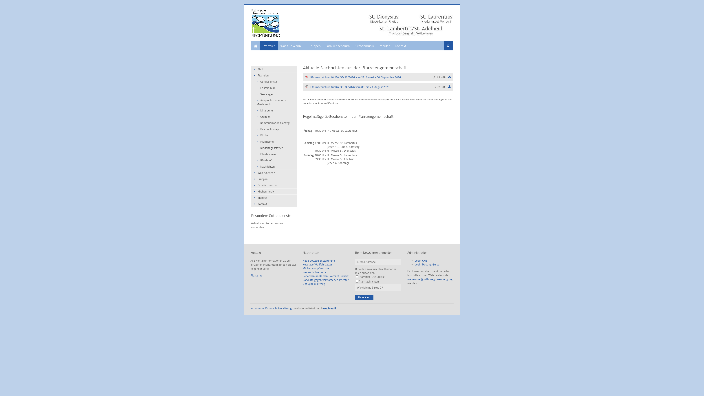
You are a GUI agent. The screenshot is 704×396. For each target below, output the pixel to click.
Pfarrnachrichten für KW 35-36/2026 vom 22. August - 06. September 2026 (377, 77)
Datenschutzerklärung (278, 308)
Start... (255, 43)
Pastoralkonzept (270, 129)
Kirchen (265, 135)
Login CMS (421, 261)
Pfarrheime (267, 142)
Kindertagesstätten (271, 148)
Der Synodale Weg (314, 284)
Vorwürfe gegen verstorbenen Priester (326, 280)
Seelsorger (266, 94)
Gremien (265, 117)
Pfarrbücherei (268, 154)
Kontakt (400, 45)
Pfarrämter (256, 275)
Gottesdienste (268, 82)
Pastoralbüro (268, 88)
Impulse (384, 45)
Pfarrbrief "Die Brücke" (372, 277)
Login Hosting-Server (427, 264)
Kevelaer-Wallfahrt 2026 (317, 264)
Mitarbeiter (267, 110)
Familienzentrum (337, 45)
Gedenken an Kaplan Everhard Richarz (326, 276)
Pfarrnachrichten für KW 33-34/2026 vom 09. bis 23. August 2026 (377, 87)
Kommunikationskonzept (275, 123)
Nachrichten (267, 166)
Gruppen (315, 45)
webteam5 (329, 308)
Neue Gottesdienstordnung (319, 261)
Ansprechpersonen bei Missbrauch (272, 102)
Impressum (257, 308)
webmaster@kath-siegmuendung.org (429, 279)
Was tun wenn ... (292, 45)
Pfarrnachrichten (369, 281)
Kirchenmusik (364, 45)
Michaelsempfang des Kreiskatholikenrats (316, 270)
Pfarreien (269, 45)
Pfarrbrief (266, 160)
